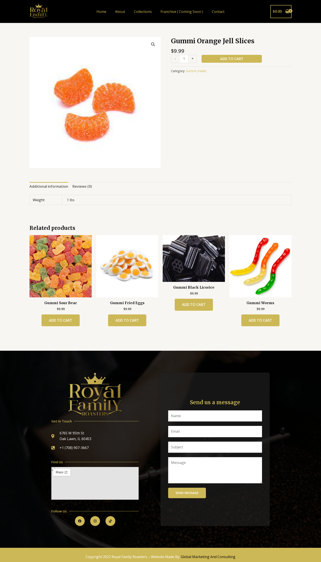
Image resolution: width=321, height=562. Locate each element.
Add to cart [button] (60, 320)
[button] (153, 44)
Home (101, 11)
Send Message (187, 493)
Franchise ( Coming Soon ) (181, 11)
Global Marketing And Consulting (208, 556)
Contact (218, 11)
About (120, 11)
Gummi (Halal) (196, 71)
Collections (143, 11)
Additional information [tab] (48, 186)
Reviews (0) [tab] (82, 186)
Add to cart (231, 58)
